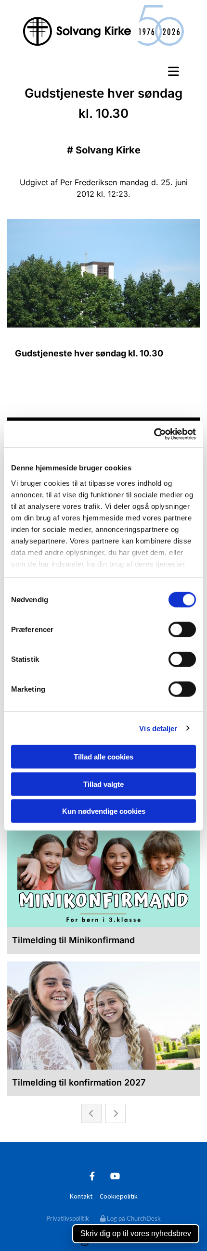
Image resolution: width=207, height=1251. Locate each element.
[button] (103, 71)
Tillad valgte (103, 784)
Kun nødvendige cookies (103, 811)
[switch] (182, 629)
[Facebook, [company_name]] (92, 1175)
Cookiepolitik (119, 1196)
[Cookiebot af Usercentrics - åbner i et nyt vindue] (154, 434)
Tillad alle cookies (103, 757)
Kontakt (81, 1196)
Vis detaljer (158, 728)
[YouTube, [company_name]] (114, 1175)
